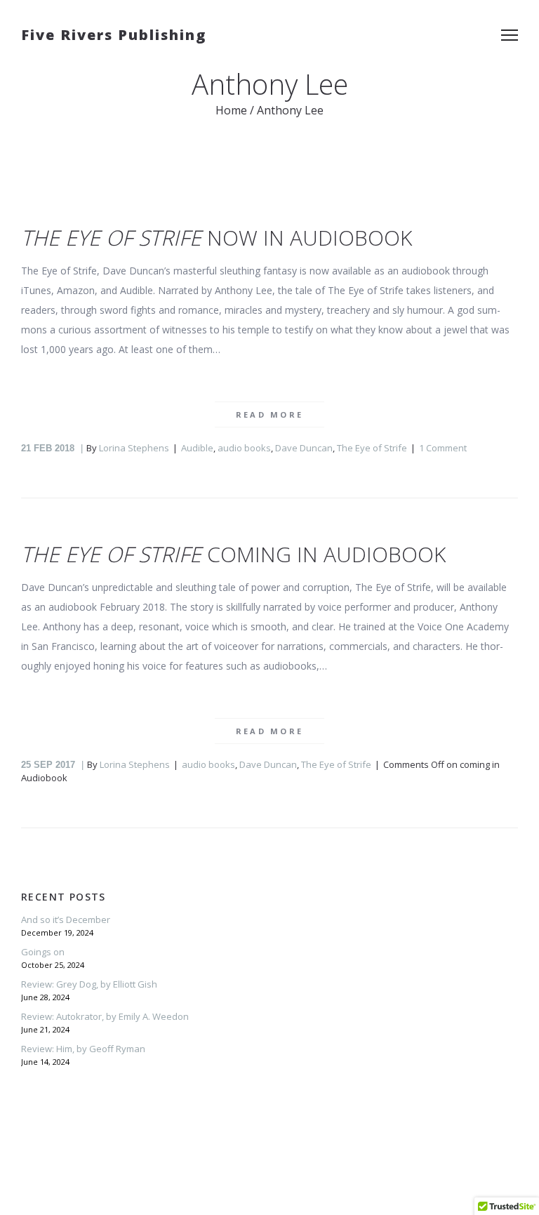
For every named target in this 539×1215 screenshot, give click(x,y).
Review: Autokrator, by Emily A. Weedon (105, 1016)
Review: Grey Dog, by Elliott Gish (89, 984)
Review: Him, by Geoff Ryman (83, 1048)
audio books (244, 447)
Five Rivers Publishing (113, 34)
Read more (270, 414)
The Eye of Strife (372, 447)
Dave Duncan (304, 447)
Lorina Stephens (134, 447)
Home (231, 110)
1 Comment (443, 447)
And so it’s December (65, 919)
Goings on (43, 951)
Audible (197, 447)
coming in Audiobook (233, 554)
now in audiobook (216, 237)
